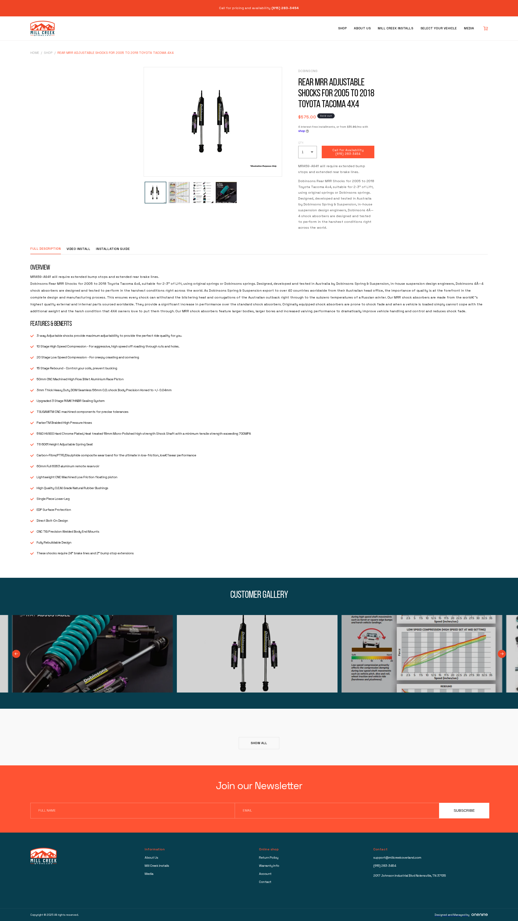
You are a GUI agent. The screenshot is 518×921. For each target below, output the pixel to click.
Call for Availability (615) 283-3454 (348, 151)
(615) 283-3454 (384, 866)
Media (469, 28)
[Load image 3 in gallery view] (202, 192)
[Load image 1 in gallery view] (155, 192)
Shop (342, 28)
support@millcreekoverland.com (397, 857)
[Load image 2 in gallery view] (179, 192)
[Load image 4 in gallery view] (226, 192)
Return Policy (268, 857)
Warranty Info (269, 866)
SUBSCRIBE (464, 810)
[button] (485, 28)
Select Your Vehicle (438, 28)
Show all (259, 743)
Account (265, 874)
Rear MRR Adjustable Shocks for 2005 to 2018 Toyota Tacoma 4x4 (115, 53)
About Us (362, 28)
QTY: (301, 142)
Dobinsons (308, 71)
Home (34, 53)
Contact (265, 882)
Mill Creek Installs (395, 28)
